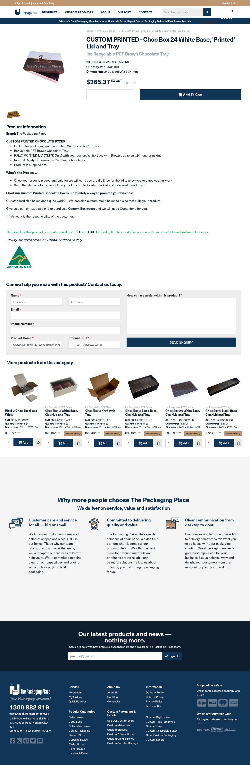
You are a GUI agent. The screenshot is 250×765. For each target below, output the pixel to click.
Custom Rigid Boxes (158, 717)
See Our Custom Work (120, 720)
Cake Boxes (76, 717)
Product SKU (79, 338)
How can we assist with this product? (154, 295)
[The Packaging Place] (25, 12)
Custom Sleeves (117, 729)
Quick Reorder (77, 701)
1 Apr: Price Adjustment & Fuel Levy (34, 3)
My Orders (75, 697)
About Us (112, 692)
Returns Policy (154, 697)
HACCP (53, 239)
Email (16, 309)
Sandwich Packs (78, 753)
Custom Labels (155, 739)
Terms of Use (154, 706)
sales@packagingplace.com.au (29, 713)
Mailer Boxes (77, 744)
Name (16, 295)
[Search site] (207, 12)
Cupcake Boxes (78, 739)
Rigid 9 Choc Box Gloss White (21, 412)
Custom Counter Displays (122, 743)
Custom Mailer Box (118, 725)
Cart (224, 13)
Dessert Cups (77, 735)
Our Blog (112, 697)
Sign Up (173, 656)
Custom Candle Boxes (120, 738)
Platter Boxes (77, 748)
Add (25, 442)
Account (210, 22)
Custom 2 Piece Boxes (121, 734)
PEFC (77, 232)
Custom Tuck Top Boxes (160, 721)
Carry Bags (75, 721)
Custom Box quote (81, 208)
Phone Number (22, 324)
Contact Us (114, 701)
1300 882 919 (227, 3)
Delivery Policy (155, 692)
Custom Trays (154, 726)
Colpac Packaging (79, 730)
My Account (76, 692)
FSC (91, 232)
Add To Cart (192, 94)
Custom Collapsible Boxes (162, 730)
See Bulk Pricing (73, 433)
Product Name (22, 338)
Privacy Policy (154, 701)
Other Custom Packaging (161, 735)
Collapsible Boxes (79, 726)
